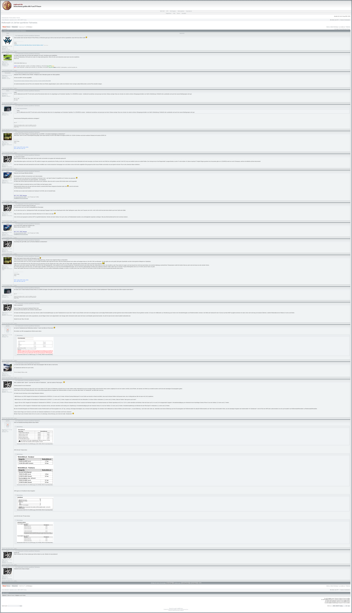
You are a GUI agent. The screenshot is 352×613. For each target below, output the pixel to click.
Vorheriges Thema (338, 28)
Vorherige (335, 26)
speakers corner (13, 19)
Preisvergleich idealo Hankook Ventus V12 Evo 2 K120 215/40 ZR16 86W (32, 80)
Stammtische (189, 11)
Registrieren (168, 13)
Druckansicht (4, 28)
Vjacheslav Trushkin (172, 609)
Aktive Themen (16, 17)
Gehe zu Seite (329, 26)
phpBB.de (182, 610)
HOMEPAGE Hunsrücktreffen (21, 198)
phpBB (175, 608)
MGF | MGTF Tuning (22, 19)
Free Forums (180, 609)
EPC (167, 11)
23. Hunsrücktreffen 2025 (20, 196)
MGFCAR (162, 11)
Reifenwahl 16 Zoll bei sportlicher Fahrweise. (20, 23)
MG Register (173, 11)
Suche (178, 13)
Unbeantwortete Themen (7, 17)
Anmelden (184, 13)
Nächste (348, 26)
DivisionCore (185, 609)
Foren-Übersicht (5, 19)
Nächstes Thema (346, 28)
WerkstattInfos (181, 11)
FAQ (174, 13)
